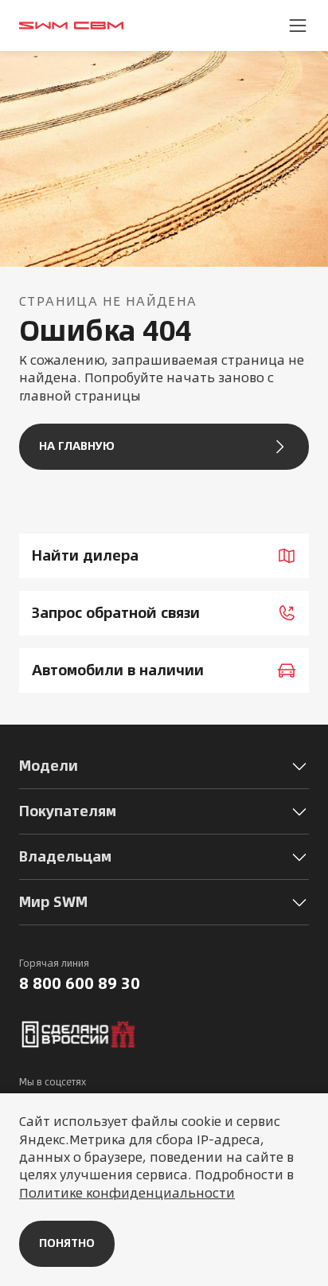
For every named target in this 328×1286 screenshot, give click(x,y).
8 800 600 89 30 (79, 983)
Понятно (67, 1243)
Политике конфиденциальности (127, 1193)
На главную (77, 446)
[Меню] (298, 25)
